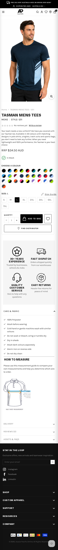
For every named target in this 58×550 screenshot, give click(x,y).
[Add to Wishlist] (48, 218)
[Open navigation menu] (3, 12)
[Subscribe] (53, 462)
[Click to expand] (51, 96)
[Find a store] (50, 12)
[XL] (24, 202)
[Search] (37, 12)
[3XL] (41, 202)
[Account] (42, 12)
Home (4, 110)
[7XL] (5, 209)
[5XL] (50, 202)
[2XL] (32, 202)
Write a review (35, 125)
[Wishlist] (46, 12)
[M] (11, 202)
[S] (4, 202)
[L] (17, 202)
